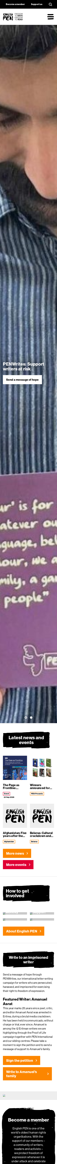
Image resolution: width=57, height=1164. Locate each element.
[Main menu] (50, 16)
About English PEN (21, 931)
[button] (26, 718)
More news (15, 853)
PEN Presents (37, 794)
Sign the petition (19, 1060)
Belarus (34, 841)
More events (16, 864)
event (6, 794)
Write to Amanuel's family (21, 1074)
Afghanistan (9, 841)
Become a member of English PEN (25, 379)
